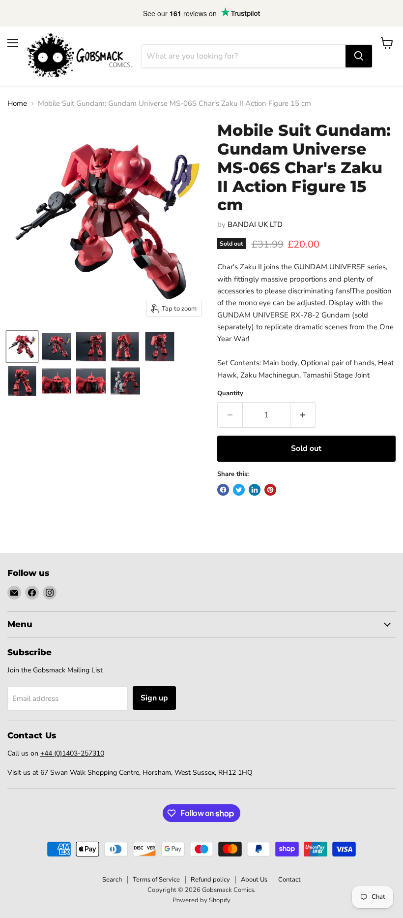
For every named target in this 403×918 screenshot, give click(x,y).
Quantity (230, 393)
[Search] (358, 56)
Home (17, 103)
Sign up (154, 698)
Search (112, 879)
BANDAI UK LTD (255, 224)
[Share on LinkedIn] (254, 490)
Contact (289, 879)
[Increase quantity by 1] (303, 415)
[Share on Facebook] (223, 490)
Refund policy (210, 879)
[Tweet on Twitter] (239, 490)
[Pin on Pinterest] (270, 490)
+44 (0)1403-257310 (72, 753)
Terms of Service (156, 879)
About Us (254, 879)
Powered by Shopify (201, 900)
